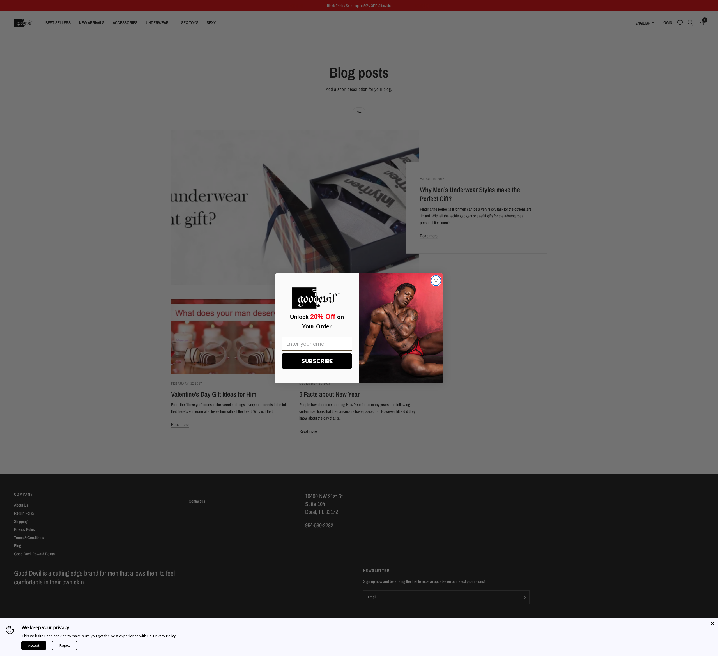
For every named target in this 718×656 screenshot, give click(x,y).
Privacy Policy (164, 635)
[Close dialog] (436, 281)
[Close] (712, 623)
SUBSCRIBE (317, 361)
